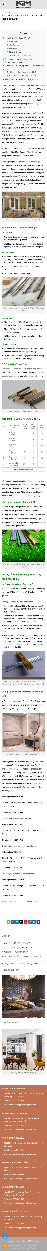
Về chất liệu (12, 42)
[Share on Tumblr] (38, 922)
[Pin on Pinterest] (25, 922)
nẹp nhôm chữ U (13, 485)
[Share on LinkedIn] (34, 922)
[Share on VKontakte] (30, 922)
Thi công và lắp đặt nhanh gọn (18, 55)
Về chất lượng (12, 45)
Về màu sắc (12, 48)
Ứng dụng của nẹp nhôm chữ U (15, 62)
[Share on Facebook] (13, 922)
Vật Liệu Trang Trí (8, 12)
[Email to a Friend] (21, 922)
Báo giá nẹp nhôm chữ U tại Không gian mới (20, 79)
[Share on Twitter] (17, 922)
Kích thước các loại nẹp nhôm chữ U (17, 59)
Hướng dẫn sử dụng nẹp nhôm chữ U (21, 76)
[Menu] (4, 4)
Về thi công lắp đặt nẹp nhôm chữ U (21, 72)
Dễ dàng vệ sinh (13, 52)
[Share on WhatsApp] (8, 922)
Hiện (27, 33)
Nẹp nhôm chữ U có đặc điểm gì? (16, 38)
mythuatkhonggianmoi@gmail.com (21, 818)
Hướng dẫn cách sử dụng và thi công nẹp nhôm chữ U (23, 957)
